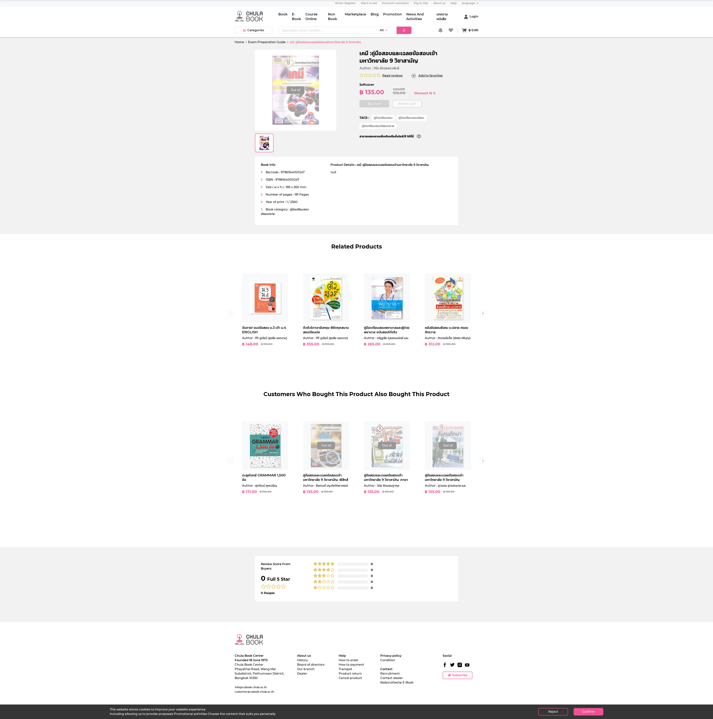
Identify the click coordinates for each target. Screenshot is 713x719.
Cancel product (350, 678)
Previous (230, 313)
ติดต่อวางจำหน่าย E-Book (397, 682)
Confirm (588, 711)
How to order (349, 660)
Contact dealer (391, 678)
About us (304, 655)
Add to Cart (407, 103)
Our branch (306, 669)
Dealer (302, 673)
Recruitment (390, 673)
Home (239, 42)
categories (255, 30)
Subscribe (459, 675)
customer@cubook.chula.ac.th (254, 691)
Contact (386, 669)
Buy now (374, 103)
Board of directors (310, 664)
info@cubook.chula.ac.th (251, 687)
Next (483, 313)
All (382, 30)
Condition (387, 660)
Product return (350, 673)
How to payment (351, 664)
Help (342, 655)
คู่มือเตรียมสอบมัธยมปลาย (378, 126)
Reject (553, 711)
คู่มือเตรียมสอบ (383, 118)
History (302, 660)
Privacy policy (390, 655)
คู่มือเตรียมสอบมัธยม (411, 118)
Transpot (345, 669)
